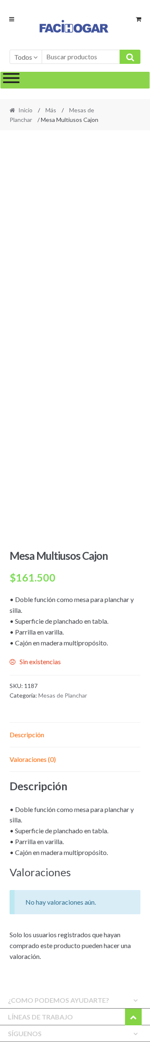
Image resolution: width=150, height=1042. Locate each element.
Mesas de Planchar (62, 695)
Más (50, 110)
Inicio (25, 110)
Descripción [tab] (27, 735)
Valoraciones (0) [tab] (33, 759)
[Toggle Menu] (11, 80)
